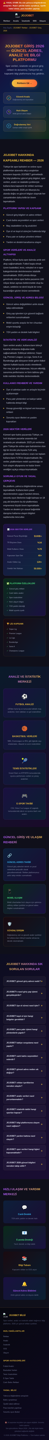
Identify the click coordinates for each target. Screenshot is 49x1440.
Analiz (16, 21)
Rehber (6, 21)
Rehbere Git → (24, 83)
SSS (34, 21)
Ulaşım (42, 21)
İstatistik (26, 21)
